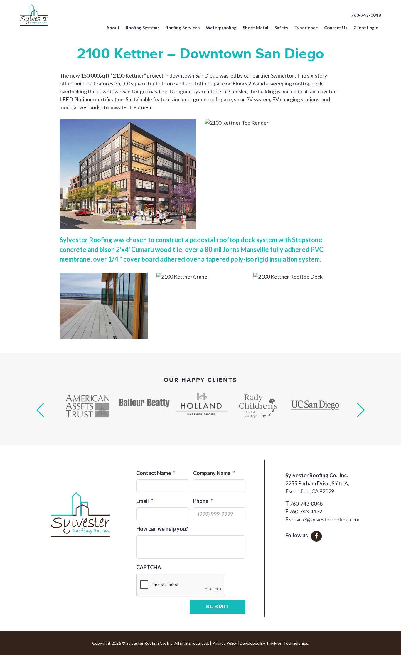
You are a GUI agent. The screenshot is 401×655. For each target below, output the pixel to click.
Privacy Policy (224, 643)
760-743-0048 (366, 15)
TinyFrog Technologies (287, 643)
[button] (40, 410)
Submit (217, 607)
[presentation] (180, 585)
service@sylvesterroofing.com (324, 519)
